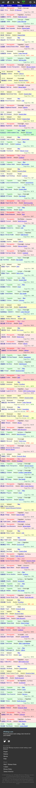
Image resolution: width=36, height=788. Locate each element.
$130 (32, 516)
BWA (2, 125)
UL (2, 661)
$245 (32, 703)
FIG (3, 266)
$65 (33, 109)
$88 (33, 563)
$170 (32, 191)
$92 (33, 102)
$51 (33, 128)
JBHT (4, 350)
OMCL (3, 472)
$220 (32, 366)
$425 (32, 236)
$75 (33, 372)
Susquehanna (29, 182)
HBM (2, 318)
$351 (32, 146)
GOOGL (3, 312)
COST (3, 171)
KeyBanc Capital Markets (24, 472)
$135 (32, 436)
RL (2, 540)
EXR (2, 253)
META (4, 402)
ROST (3, 551)
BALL (3, 87)
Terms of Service (8, 771)
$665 (32, 443)
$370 (32, 314)
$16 (33, 261)
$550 (32, 657)
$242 (32, 282)
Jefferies (21, 73)
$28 (33, 604)
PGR (2, 499)
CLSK (3, 151)
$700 (32, 339)
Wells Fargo (19, 273)
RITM (3, 533)
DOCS (3, 209)
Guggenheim (25, 409)
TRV (2, 630)
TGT (2, 609)
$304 (32, 632)
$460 (32, 134)
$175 (32, 451)
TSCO (3, 636)
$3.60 (32, 159)
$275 (32, 62)
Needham (22, 384)
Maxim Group (24, 151)
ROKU (3, 544)
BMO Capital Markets (27, 486)
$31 (33, 184)
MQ (3, 423)
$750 (32, 404)
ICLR (3, 323)
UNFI (3, 673)
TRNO (3, 623)
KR (2, 370)
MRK (3, 434)
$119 (32, 709)
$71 (33, 663)
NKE (3, 456)
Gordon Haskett (25, 636)
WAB (2, 701)
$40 (33, 268)
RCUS (3, 526)
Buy (19, 38)
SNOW (3, 586)
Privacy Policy (8, 769)
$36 (33, 467)
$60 (33, 474)
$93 (33, 696)
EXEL (3, 246)
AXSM (3, 67)
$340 (32, 166)
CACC (3, 132)
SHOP (3, 581)
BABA (4, 73)
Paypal (5, 751)
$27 (33, 178)
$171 (32, 716)
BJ (2, 114)
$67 (33, 645)
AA (2, 10)
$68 (33, 198)
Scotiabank (25, 253)
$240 (32, 359)
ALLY (3, 40)
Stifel (17, 266)
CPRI (3, 176)
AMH (3, 46)
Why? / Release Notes (10, 764)
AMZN (3, 53)
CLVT (3, 157)
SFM (2, 561)
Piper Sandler (22, 125)
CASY (3, 139)
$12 (33, 230)
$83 (33, 510)
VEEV (3, 689)
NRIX (3, 465)
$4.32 (32, 30)
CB (2, 144)
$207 (32, 216)
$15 (33, 592)
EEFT (3, 221)
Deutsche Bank (21, 35)
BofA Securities (22, 60)
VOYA (3, 694)
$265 (32, 501)
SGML (3, 567)
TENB (3, 602)
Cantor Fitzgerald (21, 21)
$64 (33, 625)
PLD (2, 514)
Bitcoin (6, 756)
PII (2, 506)
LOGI (3, 391)
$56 (33, 42)
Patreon (6, 754)
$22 (33, 153)
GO (2, 307)
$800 (32, 411)
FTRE (3, 287)
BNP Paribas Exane (29, 391)
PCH (2, 486)
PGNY (3, 493)
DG (2, 189)
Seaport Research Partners (13, 508)
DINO (3, 196)
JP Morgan (18, 10)
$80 (33, 223)
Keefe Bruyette (29, 597)
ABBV (3, 17)
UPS (2, 678)
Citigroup (21, 300)
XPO (3, 714)
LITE (3, 384)
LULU (3, 397)
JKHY (3, 364)
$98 (33, 295)
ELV (2, 234)
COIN (3, 164)
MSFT (3, 441)
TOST (3, 618)
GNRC (3, 300)
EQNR (3, 241)
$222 (32, 325)
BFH (2, 100)
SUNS (3, 597)
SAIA (3, 556)
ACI (2, 35)
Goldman (18, 144)
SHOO (3, 574)
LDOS (3, 377)
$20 (33, 528)
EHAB (3, 228)
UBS (23, 40)
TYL (2, 655)
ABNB (3, 21)
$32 (33, 48)
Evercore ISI (20, 544)
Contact (6, 767)
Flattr (5, 758)
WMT (3, 707)
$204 (32, 69)
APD (2, 60)
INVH (3, 343)
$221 (32, 352)
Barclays (25, 107)
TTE (2, 650)
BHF (2, 107)
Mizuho (27, 46)
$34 (33, 495)
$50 (33, 12)
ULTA (3, 668)
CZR (2, 182)
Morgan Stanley (26, 28)
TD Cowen (29, 132)
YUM (3, 726)
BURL (3, 119)
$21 (33, 96)
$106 (32, 393)
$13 (33, 569)
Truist (20, 209)
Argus (21, 586)
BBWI (3, 94)
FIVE (3, 280)
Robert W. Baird (20, 514)
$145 (32, 255)
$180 (32, 82)
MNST (3, 416)
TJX (2, 613)
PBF (2, 479)
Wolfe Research (22, 17)
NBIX (3, 448)
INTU (4, 330)
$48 (33, 248)
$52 (33, 275)
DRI (2, 214)
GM (2, 293)
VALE (3, 682)
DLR (2, 203)
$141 (32, 23)
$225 (32, 75)
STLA (3, 590)
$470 (32, 386)
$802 (32, 332)
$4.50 (32, 425)
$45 (33, 488)
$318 (32, 121)
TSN (2, 643)
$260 (32, 55)
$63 (33, 89)
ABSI (2, 28)
